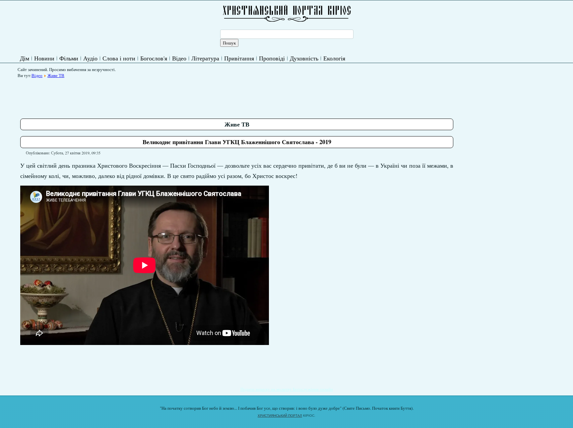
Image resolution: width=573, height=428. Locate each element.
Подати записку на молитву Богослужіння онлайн (286, 389)
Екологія (334, 58)
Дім (24, 58)
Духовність (304, 58)
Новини (44, 58)
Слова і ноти (118, 58)
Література (205, 58)
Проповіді (272, 58)
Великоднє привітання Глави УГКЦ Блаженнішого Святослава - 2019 (237, 141)
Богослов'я (153, 58)
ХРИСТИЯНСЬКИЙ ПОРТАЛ (280, 415)
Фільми (68, 58)
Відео (179, 58)
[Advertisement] (141, 96)
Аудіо (90, 58)
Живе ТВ (55, 75)
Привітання (239, 58)
